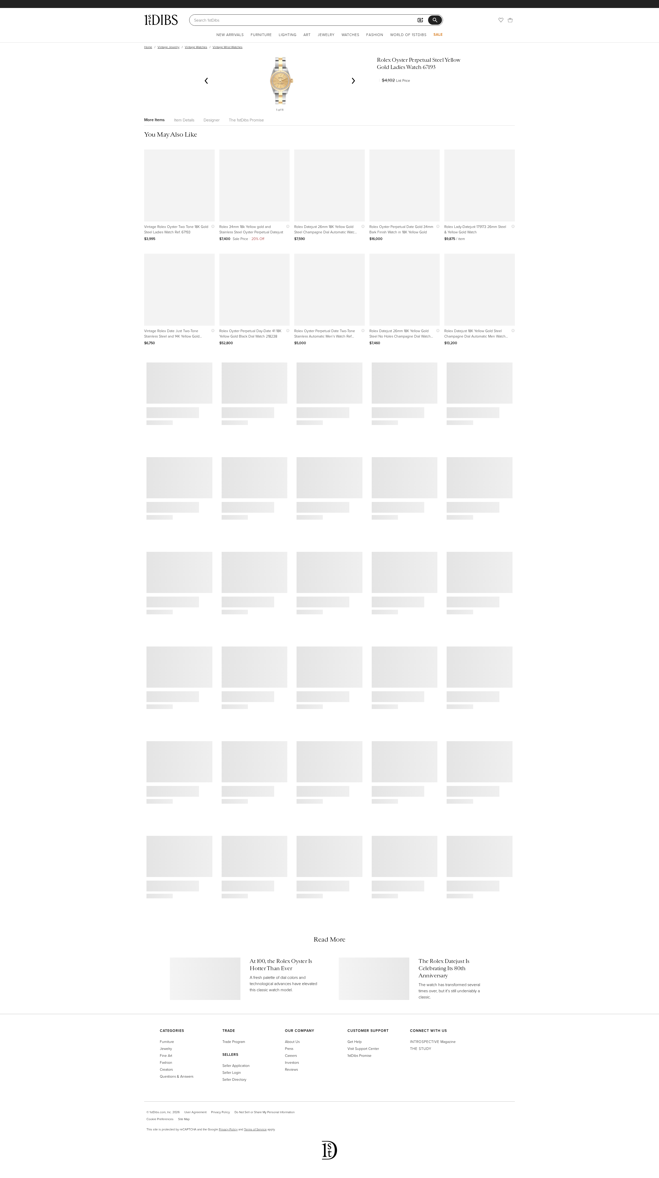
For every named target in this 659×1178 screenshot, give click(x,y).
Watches (350, 34)
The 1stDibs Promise (246, 120)
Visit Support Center (363, 1048)
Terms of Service (255, 1129)
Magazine (433, 1041)
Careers (291, 1055)
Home (148, 47)
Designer (212, 120)
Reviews (291, 1069)
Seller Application (236, 1065)
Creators (166, 1069)
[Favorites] (501, 20)
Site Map (184, 1119)
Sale (438, 34)
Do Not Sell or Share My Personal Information (264, 1112)
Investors (292, 1062)
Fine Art (166, 1055)
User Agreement (195, 1112)
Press (289, 1048)
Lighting (288, 34)
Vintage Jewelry (168, 47)
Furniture (261, 34)
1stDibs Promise (359, 1055)
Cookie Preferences (160, 1119)
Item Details (184, 120)
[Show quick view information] (212, 226)
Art (307, 34)
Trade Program (233, 1041)
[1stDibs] (161, 20)
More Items (154, 120)
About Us (292, 1041)
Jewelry (326, 34)
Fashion (374, 34)
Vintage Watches (196, 47)
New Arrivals (230, 34)
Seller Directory (234, 1079)
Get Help (355, 1041)
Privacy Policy (220, 1112)
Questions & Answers (176, 1076)
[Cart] (510, 20)
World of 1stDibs (408, 34)
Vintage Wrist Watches (227, 47)
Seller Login (231, 1072)
